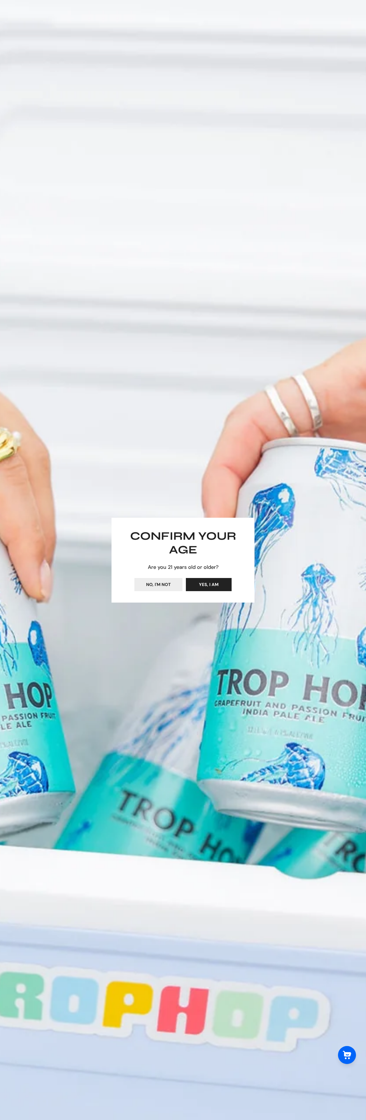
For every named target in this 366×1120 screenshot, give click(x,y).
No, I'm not (158, 584)
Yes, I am (208, 584)
